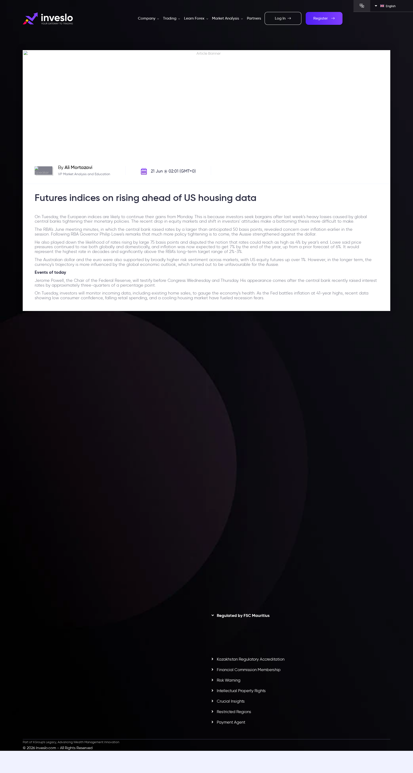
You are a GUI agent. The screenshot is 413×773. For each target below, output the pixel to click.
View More (168, 446)
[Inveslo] (48, 18)
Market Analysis (226, 18)
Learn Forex (194, 18)
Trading (170, 18)
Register (320, 18)
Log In (280, 18)
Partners (254, 18)
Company (147, 18)
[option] (113, 422)
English (391, 6)
